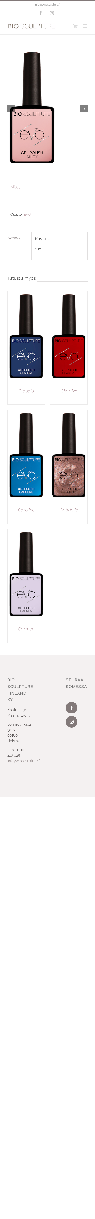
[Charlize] (68, 294)
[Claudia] (26, 294)
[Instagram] (71, 722)
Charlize (69, 390)
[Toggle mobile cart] (75, 26)
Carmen (26, 628)
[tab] (17, 237)
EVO (27, 214)
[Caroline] (26, 413)
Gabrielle (69, 509)
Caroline (26, 509)
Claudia (26, 390)
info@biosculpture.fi (47, 4)
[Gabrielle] (68, 413)
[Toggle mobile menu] (85, 26)
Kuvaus (14, 237)
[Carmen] (26, 532)
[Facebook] (71, 707)
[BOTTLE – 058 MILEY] (47, 109)
